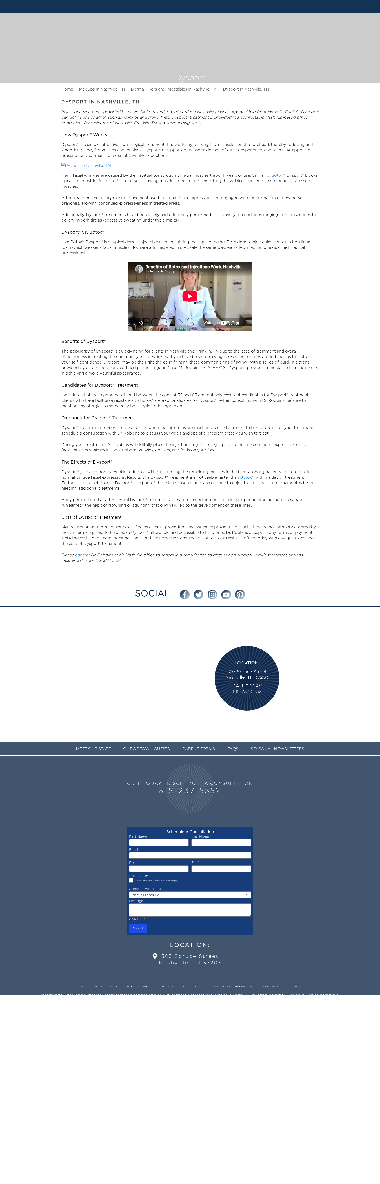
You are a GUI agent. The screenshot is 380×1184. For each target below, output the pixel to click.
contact (82, 555)
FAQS (232, 749)
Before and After (139, 986)
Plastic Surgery (105, 986)
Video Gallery (193, 986)
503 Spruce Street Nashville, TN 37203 (190, 959)
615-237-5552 (190, 791)
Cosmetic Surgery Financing (233, 986)
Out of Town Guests (146, 749)
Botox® (278, 175)
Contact (298, 986)
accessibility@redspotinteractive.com (199, 1000)
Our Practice (272, 986)
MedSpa (167, 986)
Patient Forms (198, 749)
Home (80, 986)
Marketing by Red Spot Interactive (202, 1010)
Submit (138, 928)
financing (161, 538)
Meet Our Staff (93, 749)
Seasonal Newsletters (277, 749)
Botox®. (115, 560)
